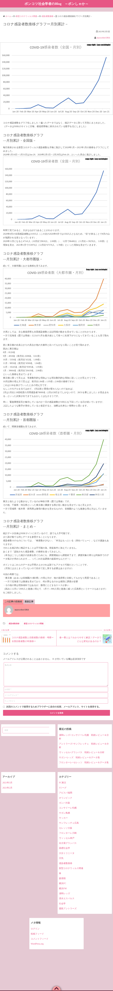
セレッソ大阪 (65, 828)
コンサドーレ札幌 (68, 808)
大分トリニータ (66, 853)
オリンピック (65, 798)
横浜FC (62, 883)
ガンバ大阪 (64, 803)
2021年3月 (7, 782)
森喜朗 (62, 878)
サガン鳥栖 (64, 813)
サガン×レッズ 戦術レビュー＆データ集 (79, 757)
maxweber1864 (103, 38)
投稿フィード (37, 934)
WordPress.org (37, 944)
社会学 (62, 903)
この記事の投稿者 (13, 601)
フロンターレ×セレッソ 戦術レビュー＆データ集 (84, 762)
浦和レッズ (64, 893)
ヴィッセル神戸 (66, 838)
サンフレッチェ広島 (69, 823)
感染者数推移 (14, 623)
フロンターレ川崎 (68, 833)
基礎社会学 (64, 848)
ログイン (35, 929)
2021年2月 (7, 788)
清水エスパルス (66, 898)
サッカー (63, 818)
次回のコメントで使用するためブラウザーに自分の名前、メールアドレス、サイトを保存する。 (53, 706)
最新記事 (29, 601)
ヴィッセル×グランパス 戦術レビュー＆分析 (81, 752)
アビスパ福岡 (65, 793)
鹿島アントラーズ (68, 908)
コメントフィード (39, 939)
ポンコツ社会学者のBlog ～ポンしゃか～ (57, 4)
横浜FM (63, 888)
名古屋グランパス (68, 843)
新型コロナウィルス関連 (34, 623)
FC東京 (62, 782)
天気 (61, 858)
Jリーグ (62, 788)
